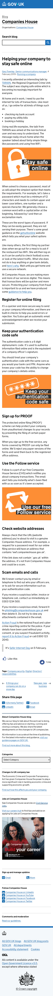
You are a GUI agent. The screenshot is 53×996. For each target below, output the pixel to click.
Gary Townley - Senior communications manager (24, 71)
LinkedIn (9, 707)
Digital (28, 671)
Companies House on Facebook (20, 898)
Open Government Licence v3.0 (19, 963)
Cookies (35, 949)
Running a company (26, 74)
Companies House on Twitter (18, 901)
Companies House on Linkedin (19, 892)
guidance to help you (20, 291)
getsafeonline (27, 232)
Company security (16, 671)
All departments (23, 945)
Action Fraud (9, 622)
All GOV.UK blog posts (36, 941)
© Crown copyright (26, 988)
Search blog (9, 36)
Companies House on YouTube (19, 895)
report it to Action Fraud (15, 636)
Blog (5, 16)
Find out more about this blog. (16, 745)
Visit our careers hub (11, 810)
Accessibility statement (15, 949)
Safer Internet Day (20, 647)
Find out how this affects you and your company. (24, 789)
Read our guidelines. (11, 920)
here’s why (13, 265)
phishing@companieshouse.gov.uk (24, 610)
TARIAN (6, 82)
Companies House (20, 21)
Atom (32, 877)
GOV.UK (6, 945)
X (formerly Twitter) (14, 702)
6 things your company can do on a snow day (16, 686)
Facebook (34, 702)
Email (32, 707)
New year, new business (40, 684)
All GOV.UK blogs (11, 941)
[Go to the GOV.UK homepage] (13, 4)
